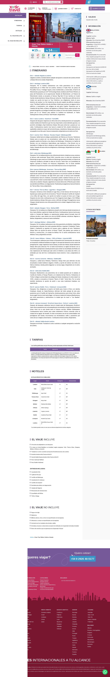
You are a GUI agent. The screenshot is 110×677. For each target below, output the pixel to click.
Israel (42, 614)
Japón (27, 633)
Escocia (42, 66)
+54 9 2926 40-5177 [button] (82, 558)
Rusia (73, 635)
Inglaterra (36, 66)
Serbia (89, 646)
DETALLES (18, 15)
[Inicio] (30, 66)
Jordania (43, 617)
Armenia (28, 612)
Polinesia (90, 621)
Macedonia (90, 639)
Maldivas (28, 640)
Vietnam (59, 628)
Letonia (74, 619)
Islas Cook (91, 614)
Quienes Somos (30, 580)
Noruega (74, 612)
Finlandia (74, 624)
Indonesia (28, 628)
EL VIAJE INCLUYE (16, 35)
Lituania (74, 621)
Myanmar (59, 621)
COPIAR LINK (69, 57)
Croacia (89, 635)
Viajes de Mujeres (44, 583)
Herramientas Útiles (31, 589)
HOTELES (19, 30)
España (74, 654)
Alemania (74, 649)
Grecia (74, 628)
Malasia (28, 638)
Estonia (74, 617)
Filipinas (59, 614)
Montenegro (90, 642)
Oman (43, 619)
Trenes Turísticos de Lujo (47, 587)
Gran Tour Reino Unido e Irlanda (65, 66)
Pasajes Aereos (44, 581)
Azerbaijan (29, 614)
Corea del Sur (30, 621)
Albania (89, 628)
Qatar (42, 621)
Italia (73, 631)
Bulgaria (89, 632)
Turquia (74, 638)
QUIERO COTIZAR (98, 8)
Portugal (74, 633)
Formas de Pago (30, 583)
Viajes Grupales (44, 580)
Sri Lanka (28, 647)
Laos (58, 619)
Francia (74, 652)
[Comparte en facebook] (49, 56)
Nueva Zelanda (92, 619)
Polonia (74, 626)
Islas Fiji (90, 617)
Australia (90, 612)
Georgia (28, 624)
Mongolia (28, 642)
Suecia (74, 614)
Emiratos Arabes (46, 612)
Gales (47, 66)
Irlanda (52, 66)
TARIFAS (19, 25)
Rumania (89, 644)
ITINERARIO (18, 20)
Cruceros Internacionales (46, 589)
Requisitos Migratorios (32, 581)
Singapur (59, 624)
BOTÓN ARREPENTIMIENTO (68, 580)
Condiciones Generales (32, 584)
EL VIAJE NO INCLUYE (15, 41)
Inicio (31, 537)
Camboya (59, 612)
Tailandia (59, 626)
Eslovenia (90, 637)
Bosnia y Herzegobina (93, 630)
